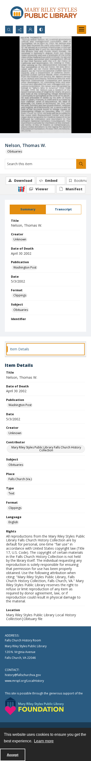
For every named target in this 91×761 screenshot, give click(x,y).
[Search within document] (81, 164)
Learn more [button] (44, 741)
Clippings (19, 295)
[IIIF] (21, 189)
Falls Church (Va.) (20, 479)
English (13, 522)
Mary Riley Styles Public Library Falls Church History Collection (46, 448)
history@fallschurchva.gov (23, 675)
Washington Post (24, 267)
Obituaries (14, 151)
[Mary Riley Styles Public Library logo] (44, 12)
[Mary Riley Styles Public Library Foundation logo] (34, 706)
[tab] (28, 209)
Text (11, 493)
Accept (12, 755)
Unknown (19, 239)
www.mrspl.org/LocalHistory (24, 681)
